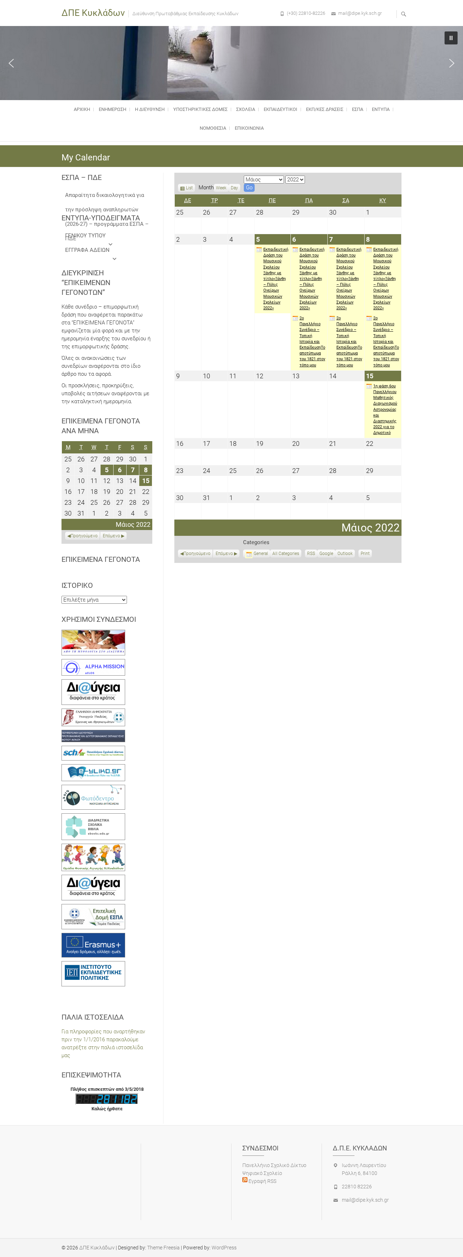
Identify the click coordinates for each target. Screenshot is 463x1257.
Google (326, 554)
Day (234, 187)
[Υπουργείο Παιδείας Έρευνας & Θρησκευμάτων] (93, 712)
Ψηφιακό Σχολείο (262, 1173)
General (261, 553)
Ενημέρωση (112, 109)
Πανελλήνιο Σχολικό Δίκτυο (274, 1165)
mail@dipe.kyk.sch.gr (360, 13)
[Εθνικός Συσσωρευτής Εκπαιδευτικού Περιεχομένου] (93, 788)
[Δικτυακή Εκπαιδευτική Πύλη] (93, 768)
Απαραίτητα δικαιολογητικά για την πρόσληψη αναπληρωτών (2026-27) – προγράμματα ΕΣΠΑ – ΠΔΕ (107, 197)
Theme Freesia (163, 1247)
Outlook (345, 554)
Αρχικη (82, 109)
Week (221, 187)
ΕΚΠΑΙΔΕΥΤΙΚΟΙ (280, 109)
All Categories (285, 553)
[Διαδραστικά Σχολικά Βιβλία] (93, 817)
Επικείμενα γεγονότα (100, 559)
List (189, 188)
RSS (311, 553)
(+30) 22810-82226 (306, 13)
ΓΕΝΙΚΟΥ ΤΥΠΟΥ (85, 235)
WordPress (224, 1247)
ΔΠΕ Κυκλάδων (93, 13)
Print (366, 554)
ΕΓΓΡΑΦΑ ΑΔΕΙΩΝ (87, 250)
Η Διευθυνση (150, 109)
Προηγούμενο (197, 553)
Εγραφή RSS (261, 1181)
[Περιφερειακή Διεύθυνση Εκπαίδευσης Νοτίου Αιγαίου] (93, 734)
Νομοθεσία (213, 128)
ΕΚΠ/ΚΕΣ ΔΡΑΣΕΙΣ (324, 109)
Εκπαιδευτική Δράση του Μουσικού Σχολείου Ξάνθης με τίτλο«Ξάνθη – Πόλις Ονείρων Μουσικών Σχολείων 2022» (275, 278)
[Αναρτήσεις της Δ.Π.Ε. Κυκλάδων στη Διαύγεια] (93, 683)
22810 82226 (357, 1186)
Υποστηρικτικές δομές (200, 109)
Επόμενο (224, 553)
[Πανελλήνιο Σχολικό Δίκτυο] (93, 749)
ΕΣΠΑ (357, 109)
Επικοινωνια (249, 128)
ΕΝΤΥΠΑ (381, 109)
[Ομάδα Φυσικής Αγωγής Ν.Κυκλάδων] (93, 847)
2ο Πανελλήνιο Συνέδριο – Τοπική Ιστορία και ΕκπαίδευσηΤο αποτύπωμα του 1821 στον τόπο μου (312, 341)
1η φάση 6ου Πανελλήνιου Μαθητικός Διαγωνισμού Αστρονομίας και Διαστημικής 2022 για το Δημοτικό (385, 409)
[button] (11, 63)
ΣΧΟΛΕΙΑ (245, 109)
